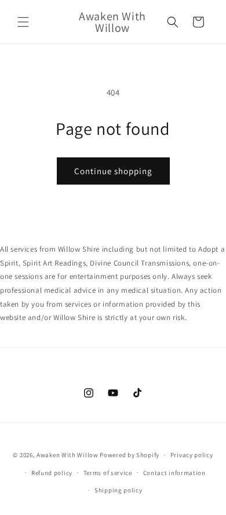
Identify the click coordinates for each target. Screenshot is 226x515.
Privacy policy (191, 455)
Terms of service (107, 473)
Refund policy (51, 473)
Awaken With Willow (68, 455)
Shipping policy (118, 490)
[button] (23, 22)
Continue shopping (113, 170)
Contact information (174, 473)
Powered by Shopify (129, 455)
